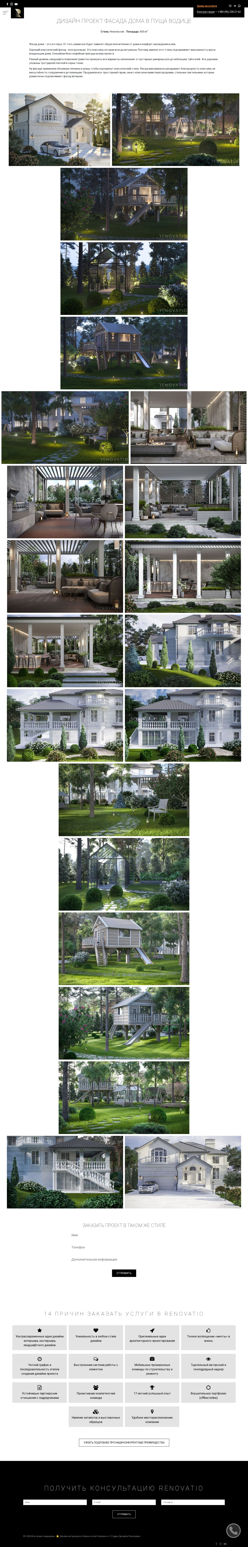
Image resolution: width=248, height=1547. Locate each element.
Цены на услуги (207, 6)
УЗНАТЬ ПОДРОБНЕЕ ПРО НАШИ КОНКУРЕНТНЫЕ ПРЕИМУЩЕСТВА (124, 1442)
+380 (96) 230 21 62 (229, 11)
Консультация (206, 11)
